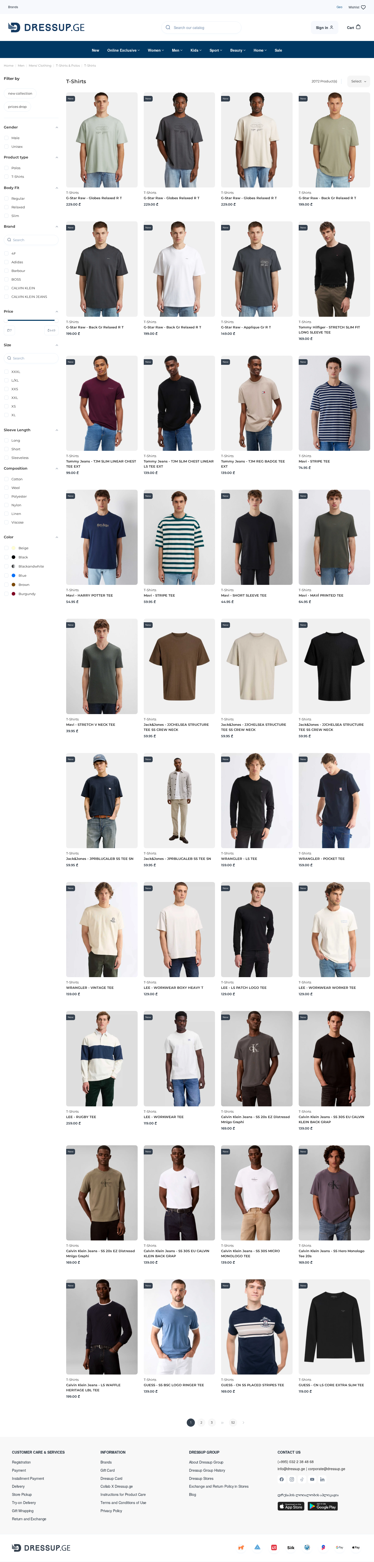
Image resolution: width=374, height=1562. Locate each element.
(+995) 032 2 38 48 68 (296, 1461)
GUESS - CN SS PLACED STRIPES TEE (252, 1385)
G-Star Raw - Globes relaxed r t (94, 198)
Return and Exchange (29, 1518)
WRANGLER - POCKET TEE (322, 859)
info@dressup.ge (291, 1468)
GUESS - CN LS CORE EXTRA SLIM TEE (331, 1385)
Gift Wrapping (23, 1510)
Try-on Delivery (24, 1502)
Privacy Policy (111, 1510)
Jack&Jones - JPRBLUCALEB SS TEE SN (100, 859)
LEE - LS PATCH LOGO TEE (244, 988)
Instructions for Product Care (123, 1494)
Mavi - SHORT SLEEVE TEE (244, 595)
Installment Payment (28, 1478)
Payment (19, 1470)
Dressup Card (111, 1478)
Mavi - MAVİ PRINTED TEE (321, 595)
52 (233, 1422)
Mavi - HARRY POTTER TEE (89, 595)
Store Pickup (22, 1494)
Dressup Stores (201, 1478)
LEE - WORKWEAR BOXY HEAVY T (173, 988)
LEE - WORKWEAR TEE (164, 1117)
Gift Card (107, 1470)
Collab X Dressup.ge (116, 1486)
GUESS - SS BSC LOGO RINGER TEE (174, 1385)
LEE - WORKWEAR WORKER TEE (327, 988)
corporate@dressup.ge (326, 1468)
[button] (45, 1452)
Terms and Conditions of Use (123, 1502)
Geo (339, 7)
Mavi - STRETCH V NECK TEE (90, 724)
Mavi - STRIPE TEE (314, 461)
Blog (192, 1494)
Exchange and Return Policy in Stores (219, 1486)
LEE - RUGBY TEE (81, 1117)
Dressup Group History (207, 1470)
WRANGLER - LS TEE (239, 859)
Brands (13, 7)
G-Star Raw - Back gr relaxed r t (327, 198)
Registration (21, 1462)
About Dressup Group (206, 1462)
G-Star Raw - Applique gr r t (246, 327)
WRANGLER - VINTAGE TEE (90, 988)
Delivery (18, 1486)
